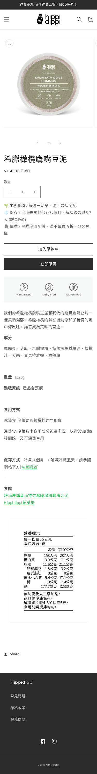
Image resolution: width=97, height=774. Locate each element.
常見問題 (29, 466)
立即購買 (48, 264)
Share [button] (14, 653)
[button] (6, 19)
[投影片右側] (60, 143)
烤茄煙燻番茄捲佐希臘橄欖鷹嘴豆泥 (36, 495)
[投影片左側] (37, 143)
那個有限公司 (52, 764)
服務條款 (17, 719)
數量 (7, 182)
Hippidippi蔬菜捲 (19, 502)
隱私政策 (17, 707)
